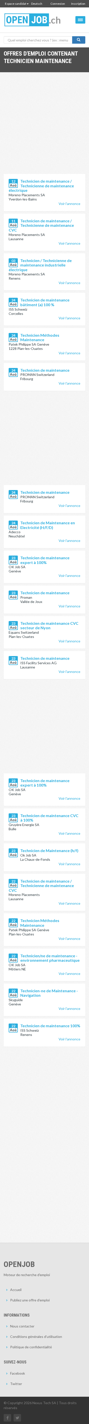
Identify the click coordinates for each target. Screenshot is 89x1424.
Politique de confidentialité (31, 1347)
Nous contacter (22, 1326)
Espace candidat (15, 3)
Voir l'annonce (69, 203)
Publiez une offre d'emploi (30, 1300)
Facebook (17, 1373)
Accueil (16, 1290)
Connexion (57, 3)
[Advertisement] (44, 126)
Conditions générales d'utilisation (36, 1336)
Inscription (78, 3)
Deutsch (36, 3)
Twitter (16, 1384)
